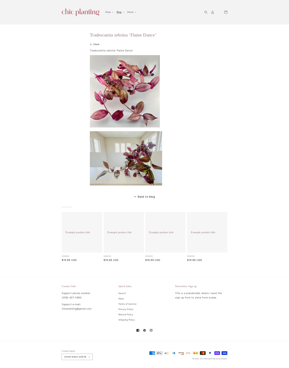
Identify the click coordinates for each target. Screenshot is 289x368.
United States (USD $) (75, 356)
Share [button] (96, 44)
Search (122, 293)
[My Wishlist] (219, 12)
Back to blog (146, 196)
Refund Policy (125, 314)
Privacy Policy (126, 309)
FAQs (121, 298)
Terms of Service (127, 304)
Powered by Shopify (219, 359)
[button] (206, 12)
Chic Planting (205, 359)
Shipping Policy (126, 319)
